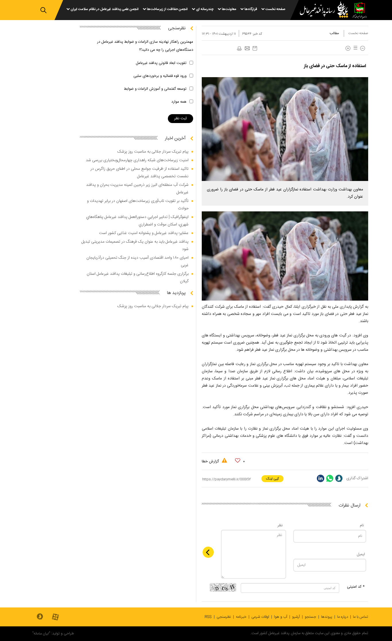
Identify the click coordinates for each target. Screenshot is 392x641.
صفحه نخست (358, 33)
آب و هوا (280, 617)
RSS (208, 617)
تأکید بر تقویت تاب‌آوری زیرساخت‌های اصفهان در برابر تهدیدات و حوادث (138, 205)
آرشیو (296, 617)
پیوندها (326, 617)
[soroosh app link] (39, 617)
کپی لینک (272, 479)
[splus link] (339, 478)
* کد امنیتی (356, 587)
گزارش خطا (211, 461)
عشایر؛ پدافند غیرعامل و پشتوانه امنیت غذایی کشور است (144, 233)
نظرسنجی (224, 617)
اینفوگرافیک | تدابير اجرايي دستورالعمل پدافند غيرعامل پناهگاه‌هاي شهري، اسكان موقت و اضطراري (137, 221)
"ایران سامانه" (41, 633)
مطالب (334, 33)
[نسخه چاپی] (239, 48)
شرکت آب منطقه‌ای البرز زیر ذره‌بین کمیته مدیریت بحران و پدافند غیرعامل (137, 189)
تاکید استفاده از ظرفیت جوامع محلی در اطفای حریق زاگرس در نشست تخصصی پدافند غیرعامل (139, 172)
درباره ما (342, 617)
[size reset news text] (354, 48)
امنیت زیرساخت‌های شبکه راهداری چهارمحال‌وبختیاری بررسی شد (137, 160)
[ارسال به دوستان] (247, 48)
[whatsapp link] (329, 478)
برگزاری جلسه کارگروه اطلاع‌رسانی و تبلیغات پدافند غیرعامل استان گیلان (138, 277)
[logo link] (320, 10)
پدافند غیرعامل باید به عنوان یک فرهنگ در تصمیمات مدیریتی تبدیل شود (135, 245)
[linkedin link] (320, 478)
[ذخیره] (255, 48)
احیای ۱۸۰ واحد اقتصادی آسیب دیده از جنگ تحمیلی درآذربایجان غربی (137, 261)
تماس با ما (360, 617)
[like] (237, 460)
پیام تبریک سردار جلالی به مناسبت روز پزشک (153, 151)
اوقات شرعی (260, 617)
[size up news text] (348, 48)
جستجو (310, 617)
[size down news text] (362, 48)
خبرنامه (241, 617)
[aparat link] (55, 617)
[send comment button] (208, 552)
